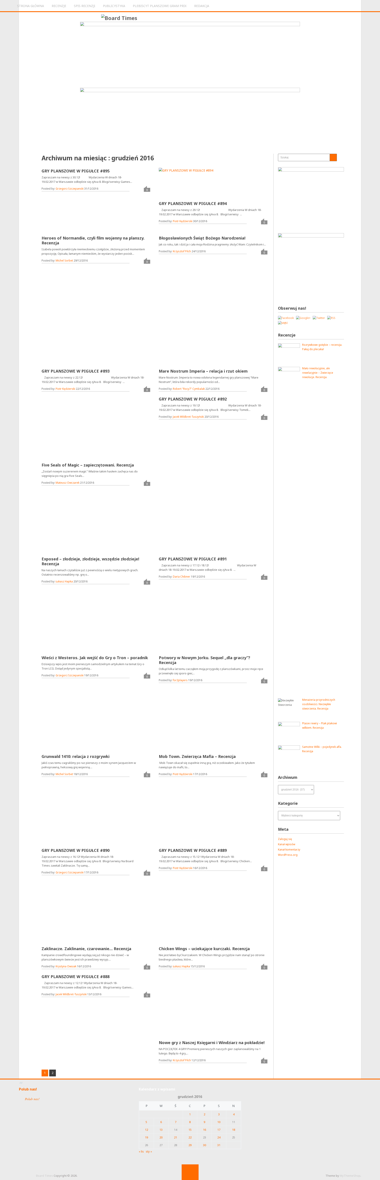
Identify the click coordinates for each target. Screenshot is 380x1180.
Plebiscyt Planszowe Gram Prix (159, 6)
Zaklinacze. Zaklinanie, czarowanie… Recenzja (86, 948)
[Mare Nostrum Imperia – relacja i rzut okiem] (190, 335)
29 (190, 1145)
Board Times (44, 1176)
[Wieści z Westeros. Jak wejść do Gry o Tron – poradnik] (73, 622)
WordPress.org (288, 855)
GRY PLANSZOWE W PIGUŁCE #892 (193, 399)
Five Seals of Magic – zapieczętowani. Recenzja (88, 465)
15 (190, 1130)
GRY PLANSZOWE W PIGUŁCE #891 (193, 559)
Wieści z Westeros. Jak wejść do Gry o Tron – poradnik (95, 657)
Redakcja (201, 6)
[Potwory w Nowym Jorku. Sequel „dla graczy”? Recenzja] (190, 622)
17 (218, 1130)
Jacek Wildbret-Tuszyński (188, 417)
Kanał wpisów (286, 844)
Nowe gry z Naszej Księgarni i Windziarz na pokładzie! (212, 1042)
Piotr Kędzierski (182, 221)
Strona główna (30, 6)
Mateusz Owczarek (67, 483)
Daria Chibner (181, 576)
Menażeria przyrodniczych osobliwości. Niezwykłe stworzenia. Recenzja (318, 704)
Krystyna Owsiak (66, 966)
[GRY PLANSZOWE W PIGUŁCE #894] (186, 184)
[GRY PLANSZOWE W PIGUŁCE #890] (73, 814)
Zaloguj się (285, 839)
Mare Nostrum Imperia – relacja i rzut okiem (203, 371)
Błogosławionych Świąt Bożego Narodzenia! (202, 238)
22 (190, 1137)
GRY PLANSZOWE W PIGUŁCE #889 (193, 850)
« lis (141, 1151)
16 (204, 1130)
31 (218, 1145)
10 (218, 1122)
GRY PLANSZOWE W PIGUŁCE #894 (193, 203)
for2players (180, 680)
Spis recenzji (84, 6)
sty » (149, 1151)
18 (233, 1130)
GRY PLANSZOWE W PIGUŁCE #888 (76, 976)
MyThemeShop (350, 1176)
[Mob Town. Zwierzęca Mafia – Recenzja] (190, 720)
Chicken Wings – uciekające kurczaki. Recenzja (204, 948)
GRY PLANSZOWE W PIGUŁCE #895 (76, 171)
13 (161, 1130)
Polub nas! (28, 1089)
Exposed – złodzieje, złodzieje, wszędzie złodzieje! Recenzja (90, 561)
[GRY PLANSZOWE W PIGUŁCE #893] (73, 335)
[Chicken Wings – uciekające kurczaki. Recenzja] (190, 913)
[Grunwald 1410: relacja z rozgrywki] (66, 720)
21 (175, 1137)
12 (146, 1130)
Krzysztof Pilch (182, 251)
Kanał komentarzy (289, 849)
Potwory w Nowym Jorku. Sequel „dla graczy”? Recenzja (204, 660)
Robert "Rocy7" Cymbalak (189, 389)
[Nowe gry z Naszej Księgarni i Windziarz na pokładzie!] (190, 1006)
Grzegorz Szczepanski (70, 188)
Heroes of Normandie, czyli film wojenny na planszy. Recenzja (93, 240)
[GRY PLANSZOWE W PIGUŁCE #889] (190, 814)
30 (204, 1145)
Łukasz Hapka (64, 581)
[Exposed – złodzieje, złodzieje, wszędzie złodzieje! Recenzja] (73, 523)
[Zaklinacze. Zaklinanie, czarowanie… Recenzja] (73, 913)
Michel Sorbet (64, 260)
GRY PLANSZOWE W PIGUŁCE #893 (76, 371)
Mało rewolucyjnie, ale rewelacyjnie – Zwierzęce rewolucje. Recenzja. (317, 372)
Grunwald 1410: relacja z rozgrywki (76, 756)
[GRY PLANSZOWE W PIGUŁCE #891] (190, 523)
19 (146, 1137)
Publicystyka (114, 6)
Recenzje (59, 6)
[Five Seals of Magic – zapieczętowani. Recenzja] (73, 429)
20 (161, 1137)
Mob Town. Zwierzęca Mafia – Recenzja (197, 756)
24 (218, 1137)
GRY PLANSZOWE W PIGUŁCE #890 (76, 850)
